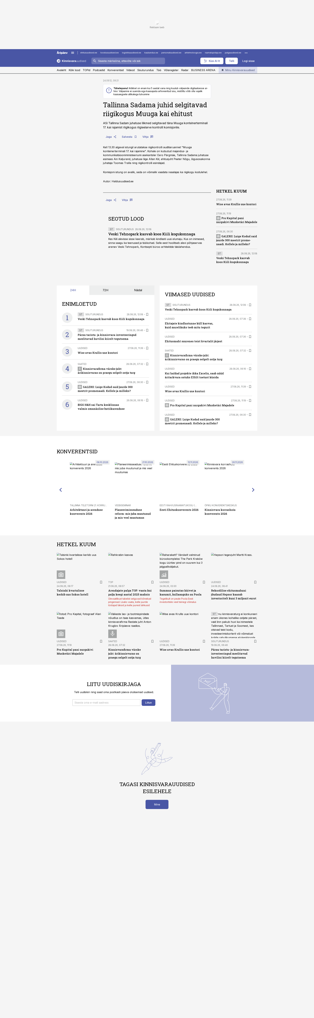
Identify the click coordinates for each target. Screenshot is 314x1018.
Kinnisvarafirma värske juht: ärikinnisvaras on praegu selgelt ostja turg (124, 653)
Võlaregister (171, 70)
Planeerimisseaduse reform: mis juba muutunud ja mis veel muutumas (133, 513)
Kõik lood (74, 70)
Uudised (82, 348)
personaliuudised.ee (171, 52)
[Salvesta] (147, 314)
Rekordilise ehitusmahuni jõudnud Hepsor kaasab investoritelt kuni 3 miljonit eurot (233, 594)
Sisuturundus (145, 70)
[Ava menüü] (72, 52)
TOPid (86, 70)
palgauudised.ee (233, 52)
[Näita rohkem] (246, 52)
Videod (130, 70)
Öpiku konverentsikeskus (221, 505)
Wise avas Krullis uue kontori (236, 204)
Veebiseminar (123, 505)
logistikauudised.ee (131, 52)
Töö (158, 70)
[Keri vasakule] (61, 490)
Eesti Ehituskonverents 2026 (179, 509)
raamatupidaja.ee (213, 52)
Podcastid (99, 70)
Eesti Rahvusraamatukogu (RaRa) (181, 505)
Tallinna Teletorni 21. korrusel (89, 505)
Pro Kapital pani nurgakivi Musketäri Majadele (202, 405)
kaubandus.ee (151, 52)
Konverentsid (115, 70)
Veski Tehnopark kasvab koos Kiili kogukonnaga (151, 234)
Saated (82, 364)
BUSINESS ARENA (203, 70)
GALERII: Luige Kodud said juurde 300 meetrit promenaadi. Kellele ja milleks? (236, 240)
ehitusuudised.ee (88, 52)
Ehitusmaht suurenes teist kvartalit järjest (193, 341)
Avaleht (61, 70)
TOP (110, 582)
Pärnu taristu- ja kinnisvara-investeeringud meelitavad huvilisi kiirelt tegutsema (230, 653)
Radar (185, 70)
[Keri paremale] (253, 490)
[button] (106, 702)
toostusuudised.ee (109, 52)
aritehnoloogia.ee (193, 52)
